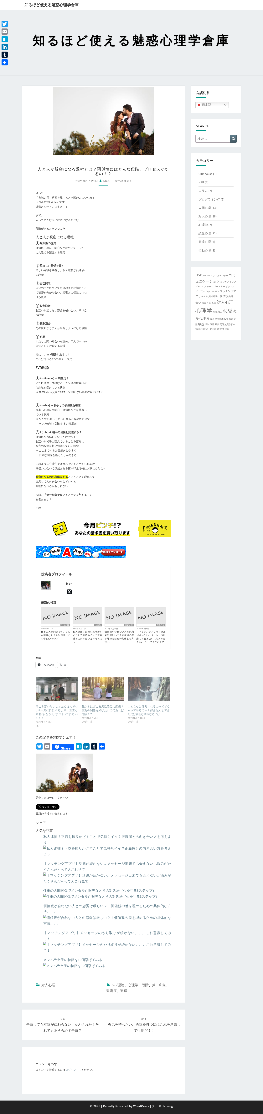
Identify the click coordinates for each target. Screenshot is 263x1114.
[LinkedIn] (4, 47)
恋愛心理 (129, 625)
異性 (217, 324)
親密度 (111, 991)
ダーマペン (200, 286)
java (204, 275)
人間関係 (212, 296)
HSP (201, 182)
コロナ (223, 282)
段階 (145, 985)
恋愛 (227, 311)
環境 (212, 324)
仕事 (219, 296)
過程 (123, 991)
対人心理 (65, 625)
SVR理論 (118, 985)
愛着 (212, 319)
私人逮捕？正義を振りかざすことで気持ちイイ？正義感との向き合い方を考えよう (87, 636)
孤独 (213, 302)
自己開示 (202, 329)
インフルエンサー (219, 275)
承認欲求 (219, 319)
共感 (231, 296)
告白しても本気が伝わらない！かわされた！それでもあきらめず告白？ (62, 1025)
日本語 (206, 104)
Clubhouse (205, 174)
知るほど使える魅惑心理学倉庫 (52, 4)
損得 (231, 319)
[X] (69, 591)
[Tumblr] (4, 54)
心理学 (98, 625)
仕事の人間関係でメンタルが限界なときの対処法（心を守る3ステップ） (55, 635)
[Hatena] (4, 39)
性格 (215, 312)
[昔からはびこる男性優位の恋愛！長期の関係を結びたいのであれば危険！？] (103, 689)
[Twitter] (4, 24)
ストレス (231, 281)
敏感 (201, 324)
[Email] (4, 31)
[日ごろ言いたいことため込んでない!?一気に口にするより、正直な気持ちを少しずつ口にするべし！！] (57, 689)
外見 (209, 303)
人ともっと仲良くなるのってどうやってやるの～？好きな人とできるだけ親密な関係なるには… (149, 710)
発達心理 (205, 242)
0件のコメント (125, 180)
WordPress (141, 1106)
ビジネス (230, 286)
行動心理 (205, 250)
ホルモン (215, 291)
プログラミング (209, 199)
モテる (204, 296)
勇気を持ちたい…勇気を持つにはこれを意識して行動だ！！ (144, 1025)
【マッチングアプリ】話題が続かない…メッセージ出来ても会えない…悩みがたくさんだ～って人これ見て (151, 636)
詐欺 (227, 329)
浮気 (207, 324)
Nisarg (168, 1106)
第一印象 (159, 985)
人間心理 (205, 208)
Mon (106, 180)
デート (210, 286)
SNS (208, 275)
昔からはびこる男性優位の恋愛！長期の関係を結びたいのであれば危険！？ (103, 710)
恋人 (220, 311)
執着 (204, 303)
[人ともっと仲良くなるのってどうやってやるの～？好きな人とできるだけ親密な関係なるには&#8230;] (149, 689)
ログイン (70, 1069)
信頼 (225, 296)
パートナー (219, 286)
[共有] (4, 62)
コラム (203, 191)
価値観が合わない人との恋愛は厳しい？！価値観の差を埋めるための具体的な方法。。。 (119, 636)
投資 (226, 319)
